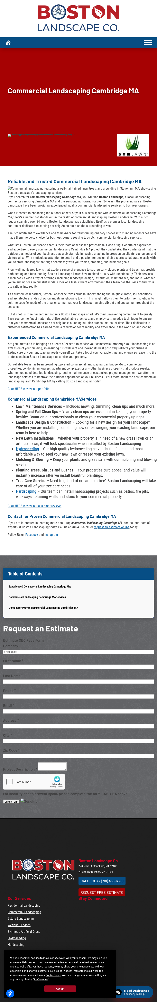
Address (11, 720)
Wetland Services (19, 925)
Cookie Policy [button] (53, 975)
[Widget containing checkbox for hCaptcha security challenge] (34, 782)
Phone (9, 690)
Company (10, 645)
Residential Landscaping (24, 905)
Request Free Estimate (102, 892)
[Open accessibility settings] (10, 993)
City (7, 735)
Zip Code (11, 750)
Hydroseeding (27, 448)
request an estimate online (111, 527)
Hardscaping (26, 491)
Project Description (20, 769)
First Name (13, 660)
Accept (60, 988)
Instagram (51, 535)
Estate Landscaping (21, 918)
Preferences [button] (41, 979)
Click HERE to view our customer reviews (34, 506)
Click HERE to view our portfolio (28, 389)
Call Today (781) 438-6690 (102, 881)
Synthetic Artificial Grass (24, 932)
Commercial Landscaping (24, 912)
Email (8, 705)
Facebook (31, 535)
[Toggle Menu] (148, 42)
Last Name (13, 675)
